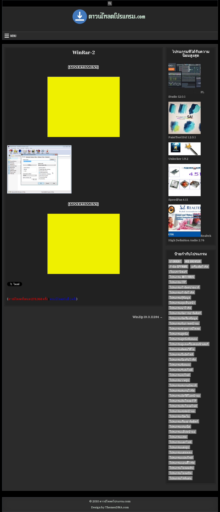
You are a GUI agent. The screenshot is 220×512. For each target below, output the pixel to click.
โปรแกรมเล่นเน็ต (180, 426)
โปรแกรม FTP (178, 282)
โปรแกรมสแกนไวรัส (182, 390)
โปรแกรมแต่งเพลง (181, 452)
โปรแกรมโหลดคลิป (181, 468)
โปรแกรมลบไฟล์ (180, 375)
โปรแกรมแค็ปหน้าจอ (182, 432)
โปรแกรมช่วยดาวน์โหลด (185, 328)
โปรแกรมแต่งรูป (179, 447)
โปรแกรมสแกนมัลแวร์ (183, 385)
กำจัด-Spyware (178, 266)
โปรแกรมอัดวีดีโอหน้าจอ (185, 396)
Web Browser (193, 261)
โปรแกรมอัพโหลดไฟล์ (183, 406)
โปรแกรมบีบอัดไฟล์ (181, 354)
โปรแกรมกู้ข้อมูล (180, 297)
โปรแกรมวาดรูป (179, 380)
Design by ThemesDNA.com (110, 507)
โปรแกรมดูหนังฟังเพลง (183, 339)
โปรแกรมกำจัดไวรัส (182, 292)
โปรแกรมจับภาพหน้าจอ (184, 323)
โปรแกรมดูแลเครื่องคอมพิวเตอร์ (189, 344)
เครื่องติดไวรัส (199, 266)
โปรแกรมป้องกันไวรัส (183, 359)
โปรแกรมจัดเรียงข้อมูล (183, 318)
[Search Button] (110, 3)
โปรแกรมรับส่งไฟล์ (181, 370)
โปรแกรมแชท (178, 437)
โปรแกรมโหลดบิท (181, 473)
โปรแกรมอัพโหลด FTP (183, 401)
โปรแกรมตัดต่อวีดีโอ (182, 349)
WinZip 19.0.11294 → (148, 317)
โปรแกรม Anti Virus (182, 277)
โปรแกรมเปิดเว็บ (179, 416)
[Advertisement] (83, 107)
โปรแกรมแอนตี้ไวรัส (182, 463)
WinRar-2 (83, 52)
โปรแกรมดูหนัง (179, 334)
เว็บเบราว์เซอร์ (178, 272)
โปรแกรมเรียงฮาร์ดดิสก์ (184, 421)
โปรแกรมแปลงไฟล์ (181, 457)
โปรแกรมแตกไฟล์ (180, 442)
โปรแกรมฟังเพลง (180, 365)
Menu (13, 36)
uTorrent (175, 261)
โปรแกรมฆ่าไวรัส (180, 308)
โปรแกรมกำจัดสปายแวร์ (184, 287)
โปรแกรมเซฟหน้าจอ (182, 411)
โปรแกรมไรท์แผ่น (180, 478)
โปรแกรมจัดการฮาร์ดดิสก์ (185, 313)
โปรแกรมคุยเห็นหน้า (182, 303)
